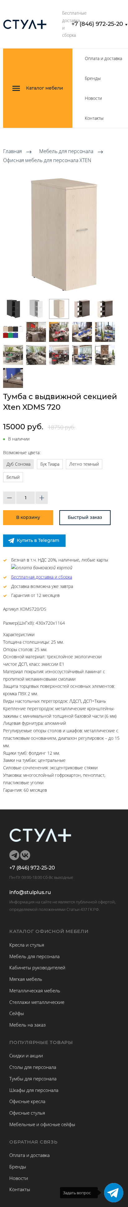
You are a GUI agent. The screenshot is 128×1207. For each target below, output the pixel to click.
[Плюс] (41, 498)
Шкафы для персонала (33, 1090)
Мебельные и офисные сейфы (42, 1124)
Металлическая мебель (34, 990)
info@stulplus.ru (30, 892)
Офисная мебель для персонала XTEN (47, 160)
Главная (12, 151)
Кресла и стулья (26, 945)
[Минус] (9, 498)
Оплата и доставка (103, 58)
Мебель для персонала (66, 151)
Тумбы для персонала (33, 1078)
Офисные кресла (27, 1101)
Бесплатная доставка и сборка (41, 577)
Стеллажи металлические (36, 1002)
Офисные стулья (27, 1113)
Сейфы (16, 1013)
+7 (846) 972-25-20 (99, 24)
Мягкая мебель (25, 979)
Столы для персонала (32, 1067)
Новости (93, 98)
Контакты (94, 118)
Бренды (93, 78)
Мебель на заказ (27, 1025)
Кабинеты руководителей (37, 967)
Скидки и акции (26, 1055)
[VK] (25, 855)
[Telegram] (113, 1192)
